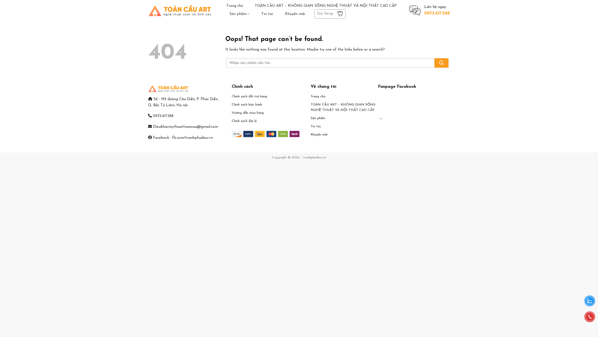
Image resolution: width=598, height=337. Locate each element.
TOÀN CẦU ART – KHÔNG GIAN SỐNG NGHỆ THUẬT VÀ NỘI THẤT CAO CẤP (326, 6)
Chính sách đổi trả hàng (249, 96)
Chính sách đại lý (244, 121)
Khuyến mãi (295, 14)
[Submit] (441, 62)
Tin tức (267, 14)
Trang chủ (234, 6)
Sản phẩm (238, 14)
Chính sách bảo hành (247, 104)
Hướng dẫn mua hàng (248, 113)
